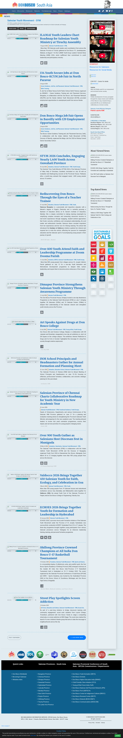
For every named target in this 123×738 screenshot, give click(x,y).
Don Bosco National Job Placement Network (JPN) (88, 688)
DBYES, (56, 259)
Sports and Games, (80, 562)
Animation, (51, 167)
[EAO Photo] (92, 654)
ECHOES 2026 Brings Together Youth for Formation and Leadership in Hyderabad (60, 511)
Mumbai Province (43, 690)
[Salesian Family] (40, 654)
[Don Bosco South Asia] (32, 4)
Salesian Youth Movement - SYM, (58, 46)
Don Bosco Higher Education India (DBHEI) (86, 679)
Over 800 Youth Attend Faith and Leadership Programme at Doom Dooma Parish (62, 252)
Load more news (77, 637)
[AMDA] (73, 654)
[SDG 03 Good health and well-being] (42, 346)
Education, (51, 204)
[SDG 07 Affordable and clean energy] (42, 537)
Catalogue (67, 11)
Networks (37, 11)
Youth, (74, 204)
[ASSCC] (54, 654)
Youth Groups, (77, 167)
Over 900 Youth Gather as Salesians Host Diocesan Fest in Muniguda (61, 439)
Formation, (53, 562)
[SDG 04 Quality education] (42, 62)
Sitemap (103, 722)
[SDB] (11, 654)
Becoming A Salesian (19, 677)
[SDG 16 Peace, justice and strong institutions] (46, 537)
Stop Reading (31, 28)
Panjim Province (43, 696)
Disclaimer (98, 722)
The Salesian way (47, 11)
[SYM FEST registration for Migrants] (93, 76)
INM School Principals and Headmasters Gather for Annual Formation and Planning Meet (61, 362)
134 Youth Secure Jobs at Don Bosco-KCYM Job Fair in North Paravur (60, 76)
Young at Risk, (70, 329)
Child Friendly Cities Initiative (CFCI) (84, 682)
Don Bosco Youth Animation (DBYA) (84, 674)
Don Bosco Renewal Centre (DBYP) (84, 696)
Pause (22, 28)
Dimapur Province (44, 679)
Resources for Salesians (99, 67)
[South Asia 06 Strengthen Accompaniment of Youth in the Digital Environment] (46, 62)
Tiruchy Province (43, 702)
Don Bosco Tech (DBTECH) (81, 690)
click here (33, 735)
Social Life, (81, 607)
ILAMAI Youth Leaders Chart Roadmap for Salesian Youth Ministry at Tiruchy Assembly (60, 38)
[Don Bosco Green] (111, 654)
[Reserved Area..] (103, 11)
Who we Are (20, 11)
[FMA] (47, 654)
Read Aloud (12, 28)
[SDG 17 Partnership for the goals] (46, 105)
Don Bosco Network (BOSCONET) (83, 699)
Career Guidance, (46, 86)
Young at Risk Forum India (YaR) (82, 685)
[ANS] (21, 654)
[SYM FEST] (93, 74)
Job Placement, (60, 86)
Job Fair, (53, 86)
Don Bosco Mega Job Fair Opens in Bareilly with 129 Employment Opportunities (62, 119)
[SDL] (30, 654)
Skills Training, (45, 88)
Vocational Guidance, (65, 409)
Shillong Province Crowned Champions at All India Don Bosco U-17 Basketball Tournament (102, 162)
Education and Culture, (53, 607)
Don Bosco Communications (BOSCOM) (85, 702)
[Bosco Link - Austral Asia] (83, 654)
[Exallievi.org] (64, 654)
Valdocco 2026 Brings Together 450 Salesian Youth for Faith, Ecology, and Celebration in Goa (61, 479)
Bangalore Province (44, 674)
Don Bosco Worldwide (20, 674)
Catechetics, (58, 446)
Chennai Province (44, 677)
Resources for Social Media (101, 70)
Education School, (60, 369)
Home (13, 11)
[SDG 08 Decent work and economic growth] (42, 105)
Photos (60, 11)
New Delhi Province (44, 693)
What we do (29, 11)
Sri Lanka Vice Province (46, 704)
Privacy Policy (91, 722)
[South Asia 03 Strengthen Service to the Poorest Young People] (42, 274)
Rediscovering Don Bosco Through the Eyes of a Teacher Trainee (60, 197)
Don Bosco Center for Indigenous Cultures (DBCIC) (88, 693)
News (55, 11)
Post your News (14, 637)
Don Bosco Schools (78, 677)
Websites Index (17, 679)
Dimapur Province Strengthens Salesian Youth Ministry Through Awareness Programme (62, 288)
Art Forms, (43, 607)
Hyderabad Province (44, 685)
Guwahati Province (44, 682)
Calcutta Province (44, 688)
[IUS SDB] (102, 654)
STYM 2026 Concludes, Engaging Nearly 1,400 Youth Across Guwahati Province (62, 159)
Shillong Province (44, 699)
